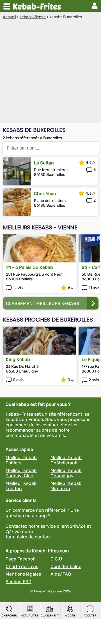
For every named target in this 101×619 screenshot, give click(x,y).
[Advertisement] (50, 72)
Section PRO (18, 581)
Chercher (9, 615)
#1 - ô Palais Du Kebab (29, 267)
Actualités (29, 615)
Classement (50, 615)
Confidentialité (65, 566)
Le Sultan (44, 163)
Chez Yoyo (45, 193)
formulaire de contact (28, 536)
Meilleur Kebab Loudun (21, 486)
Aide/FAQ (60, 574)
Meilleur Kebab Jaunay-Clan (21, 473)
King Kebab (18, 359)
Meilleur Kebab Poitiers (21, 460)
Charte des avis (22, 566)
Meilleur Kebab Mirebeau (66, 486)
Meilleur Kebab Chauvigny (66, 473)
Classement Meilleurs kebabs (42, 303)
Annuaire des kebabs (38, 6)
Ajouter (90, 615)
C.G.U (56, 559)
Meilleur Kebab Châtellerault (66, 460)
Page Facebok (20, 559)
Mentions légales (23, 574)
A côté (70, 615)
